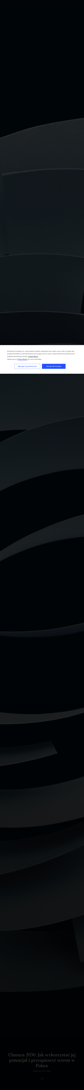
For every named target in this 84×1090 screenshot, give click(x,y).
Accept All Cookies (54, 366)
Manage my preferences (27, 366)
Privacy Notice (22, 359)
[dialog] (42, 359)
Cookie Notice (33, 356)
